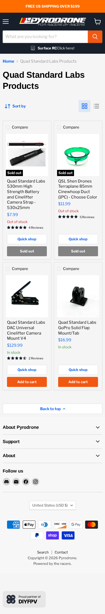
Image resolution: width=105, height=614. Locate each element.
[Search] (95, 37)
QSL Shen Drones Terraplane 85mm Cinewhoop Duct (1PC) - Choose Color (77, 189)
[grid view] (84, 106)
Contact (61, 552)
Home (8, 61)
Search (43, 552)
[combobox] (45, 37)
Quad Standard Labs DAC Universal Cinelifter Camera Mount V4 (26, 330)
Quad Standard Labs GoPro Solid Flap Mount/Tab (77, 327)
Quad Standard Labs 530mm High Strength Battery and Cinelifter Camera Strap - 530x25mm (26, 194)
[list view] (96, 106)
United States (50, 505)
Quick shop (27, 239)
